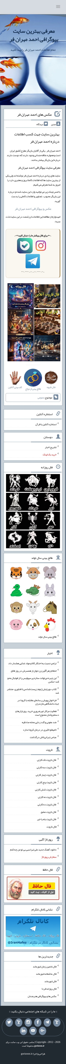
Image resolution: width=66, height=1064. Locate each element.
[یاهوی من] (56, 1022)
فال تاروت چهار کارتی (46, 774)
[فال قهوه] (47, 323)
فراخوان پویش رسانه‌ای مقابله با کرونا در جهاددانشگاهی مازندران (38, 701)
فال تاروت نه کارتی (47, 797)
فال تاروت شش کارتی (45, 789)
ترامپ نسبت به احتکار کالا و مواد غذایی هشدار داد (32, 663)
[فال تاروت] (47, 297)
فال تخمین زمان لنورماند (44, 966)
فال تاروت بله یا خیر (46, 819)
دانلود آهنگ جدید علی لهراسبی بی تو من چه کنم (33, 849)
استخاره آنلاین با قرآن (45, 424)
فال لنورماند (50, 981)
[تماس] (18, 1022)
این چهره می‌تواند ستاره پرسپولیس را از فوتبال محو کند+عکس (33, 679)
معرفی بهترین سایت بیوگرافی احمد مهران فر (34, 35)
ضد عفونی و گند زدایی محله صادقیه (39, 722)
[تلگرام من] (47, 1022)
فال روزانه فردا (49, 988)
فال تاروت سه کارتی (46, 767)
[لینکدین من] (23, 1031)
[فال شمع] (21, 323)
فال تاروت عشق (48, 811)
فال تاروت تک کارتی (46, 759)
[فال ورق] (21, 349)
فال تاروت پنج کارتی (46, 782)
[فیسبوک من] (37, 1022)
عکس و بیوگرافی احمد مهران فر (33, 209)
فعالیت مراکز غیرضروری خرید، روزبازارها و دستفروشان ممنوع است (37, 713)
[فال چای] (47, 349)
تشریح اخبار (50, 447)
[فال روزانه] (21, 297)
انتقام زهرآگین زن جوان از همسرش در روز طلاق (33, 670)
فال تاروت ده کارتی (47, 804)
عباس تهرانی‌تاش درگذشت (43, 736)
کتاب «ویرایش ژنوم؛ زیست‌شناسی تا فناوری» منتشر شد (33, 691)
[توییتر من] (9, 1022)
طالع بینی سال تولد (47, 636)
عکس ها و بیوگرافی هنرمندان (42, 996)
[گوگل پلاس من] (42, 1031)
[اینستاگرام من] (28, 1022)
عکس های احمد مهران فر (34, 114)
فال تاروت (51, 826)
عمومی (41, 397)
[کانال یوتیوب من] (33, 1031)
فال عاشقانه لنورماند (46, 973)
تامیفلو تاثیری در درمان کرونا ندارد (39, 729)
